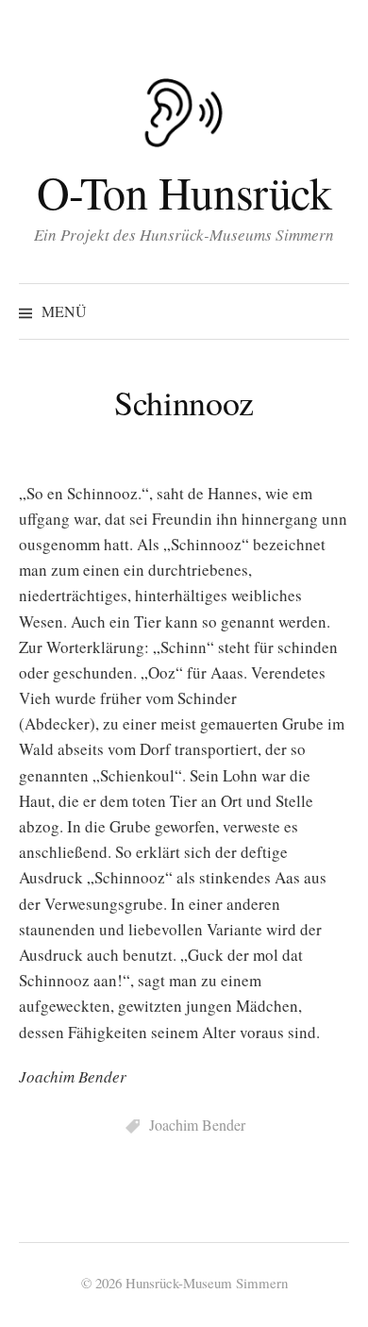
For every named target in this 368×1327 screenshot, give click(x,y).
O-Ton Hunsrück (184, 191)
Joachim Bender (197, 1124)
